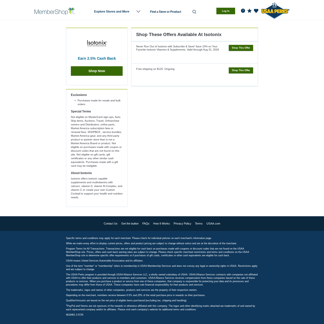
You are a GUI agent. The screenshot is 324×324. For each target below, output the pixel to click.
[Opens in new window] (275, 10)
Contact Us (111, 223)
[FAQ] (243, 11)
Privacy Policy (182, 223)
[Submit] (194, 11)
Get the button (130, 223)
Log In (226, 11)
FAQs (145, 223)
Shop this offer (241, 47)
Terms (199, 223)
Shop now (96, 71)
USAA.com (213, 223)
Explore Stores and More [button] (111, 11)
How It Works (161, 223)
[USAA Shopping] (54, 11)
